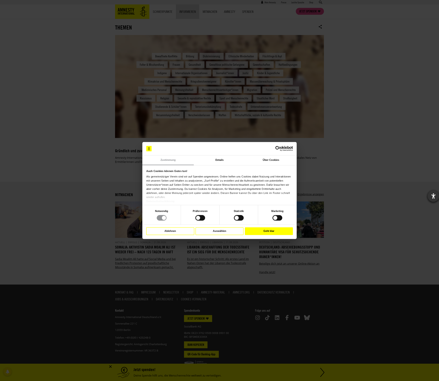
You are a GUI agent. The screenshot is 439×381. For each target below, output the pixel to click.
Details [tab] (219, 159)
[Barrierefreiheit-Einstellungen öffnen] (433, 196)
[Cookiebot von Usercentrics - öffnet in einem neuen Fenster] (278, 148)
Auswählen (219, 231)
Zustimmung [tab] (168, 159)
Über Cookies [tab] (271, 159)
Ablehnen (170, 231)
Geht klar (268, 231)
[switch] (200, 218)
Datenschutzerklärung (160, 201)
